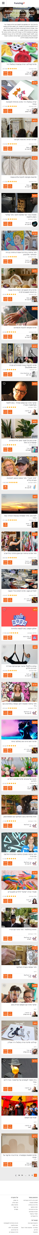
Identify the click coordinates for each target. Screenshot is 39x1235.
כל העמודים (34, 1216)
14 (19, 1175)
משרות (16, 1209)
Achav (27, 523)
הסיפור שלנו (14, 1205)
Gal (28, 486)
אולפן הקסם (26, 636)
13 (22, 1175)
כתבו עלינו (15, 1202)
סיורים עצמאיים (13, 1232)
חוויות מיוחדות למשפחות (11, 1223)
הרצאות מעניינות (33, 1223)
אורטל (27, 900)
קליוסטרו (27, 411)
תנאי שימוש (34, 1207)
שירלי (28, 448)
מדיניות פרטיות (33, 1209)
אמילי (28, 72)
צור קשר (16, 1207)
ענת (28, 787)
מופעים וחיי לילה (13, 1227)
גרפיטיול (27, 260)
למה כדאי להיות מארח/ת (30, 1200)
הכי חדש (35, 1225)
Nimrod (27, 222)
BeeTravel (26, 711)
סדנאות (35, 1232)
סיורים (36, 1230)
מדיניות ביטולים (33, 1205)
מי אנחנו (15, 1200)
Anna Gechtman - (24, 373)
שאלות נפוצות (34, 1202)
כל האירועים (14, 1230)
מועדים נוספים (5, 73)
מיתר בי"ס (26, 599)
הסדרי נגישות (34, 1214)
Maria (27, 147)
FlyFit (27, 674)
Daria (28, 298)
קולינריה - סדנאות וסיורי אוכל (29, 1227)
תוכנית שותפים (33, 1211)
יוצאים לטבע (14, 1225)
